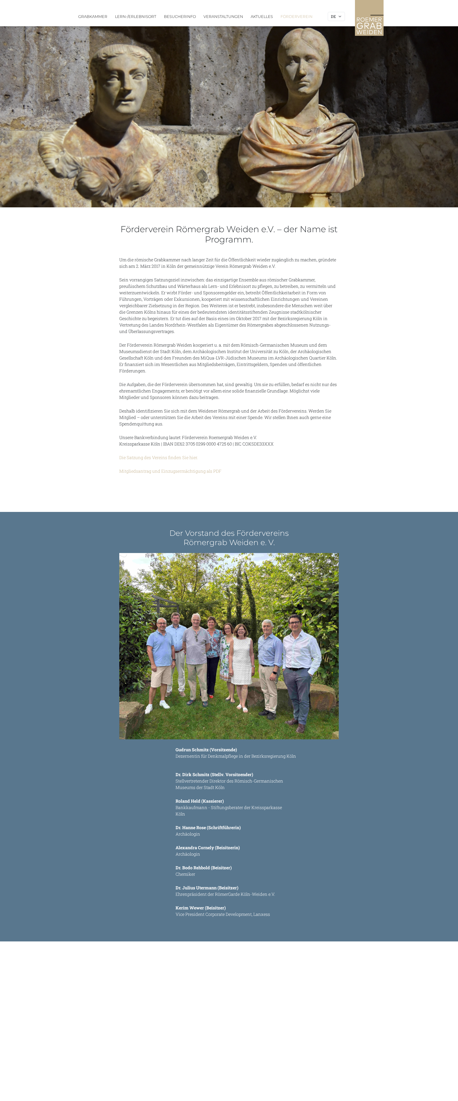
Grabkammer (92, 16)
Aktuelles (262, 16)
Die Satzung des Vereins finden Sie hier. (158, 457)
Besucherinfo (180, 16)
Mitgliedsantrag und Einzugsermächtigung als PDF (170, 471)
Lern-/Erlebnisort (135, 16)
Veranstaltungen (223, 16)
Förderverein (296, 16)
